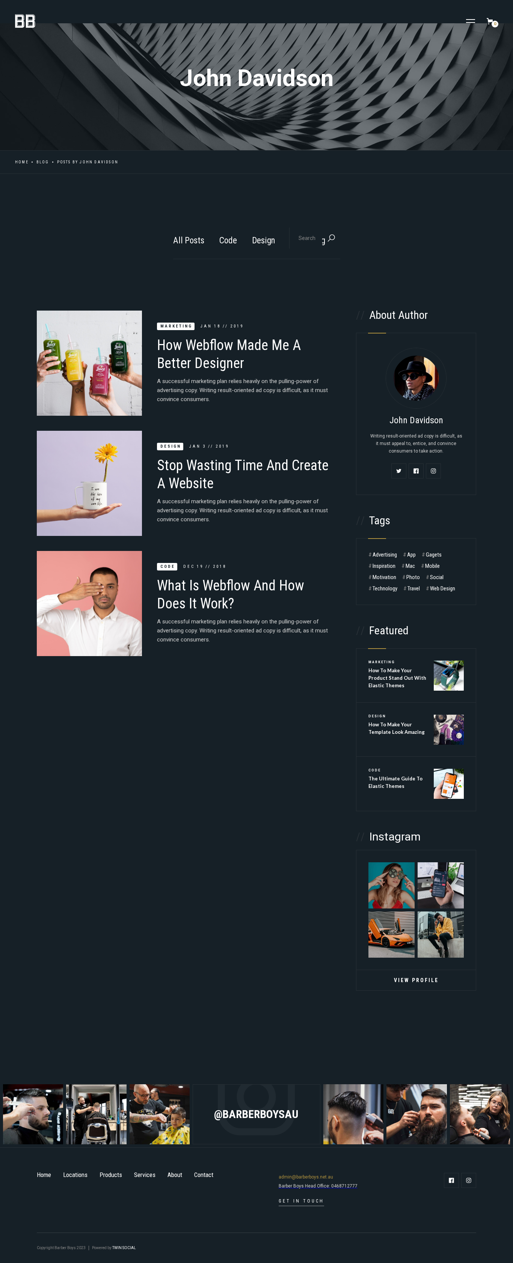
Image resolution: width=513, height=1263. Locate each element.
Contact (203, 1174)
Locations (75, 1174)
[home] (21, 21)
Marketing (176, 326)
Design (263, 240)
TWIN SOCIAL (124, 1248)
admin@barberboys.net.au (306, 1177)
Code (228, 240)
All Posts (188, 240)
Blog (42, 162)
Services (144, 1174)
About (174, 1174)
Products (111, 1174)
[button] (470, 21)
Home (22, 162)
